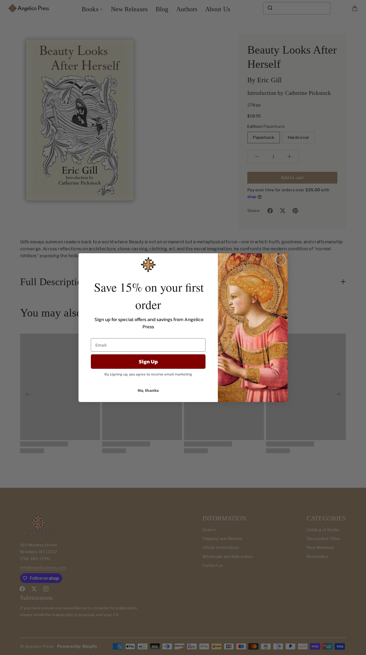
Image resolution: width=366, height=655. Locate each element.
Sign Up (148, 362)
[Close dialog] (280, 260)
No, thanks (148, 390)
